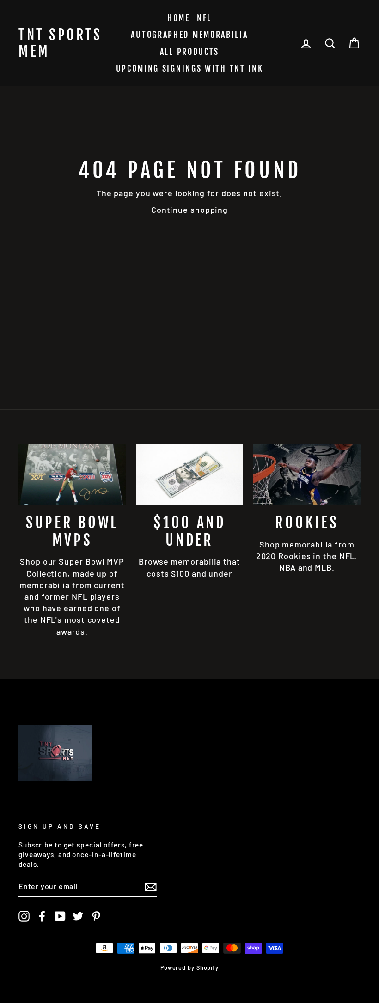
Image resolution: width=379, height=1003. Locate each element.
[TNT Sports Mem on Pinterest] (96, 916)
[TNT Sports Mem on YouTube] (60, 916)
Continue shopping (189, 209)
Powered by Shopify (189, 967)
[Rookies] (307, 474)
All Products (189, 52)
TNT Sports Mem (60, 43)
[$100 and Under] (189, 474)
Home (178, 18)
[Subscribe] (151, 887)
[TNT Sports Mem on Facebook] (42, 916)
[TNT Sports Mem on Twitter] (78, 916)
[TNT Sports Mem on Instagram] (24, 916)
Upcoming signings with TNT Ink (189, 68)
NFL (204, 18)
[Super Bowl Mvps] (72, 474)
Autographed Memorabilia (189, 35)
